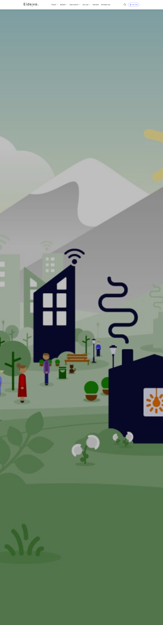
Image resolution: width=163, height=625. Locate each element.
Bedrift (62, 4)
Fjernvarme (74, 4)
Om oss (85, 4)
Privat (54, 4)
